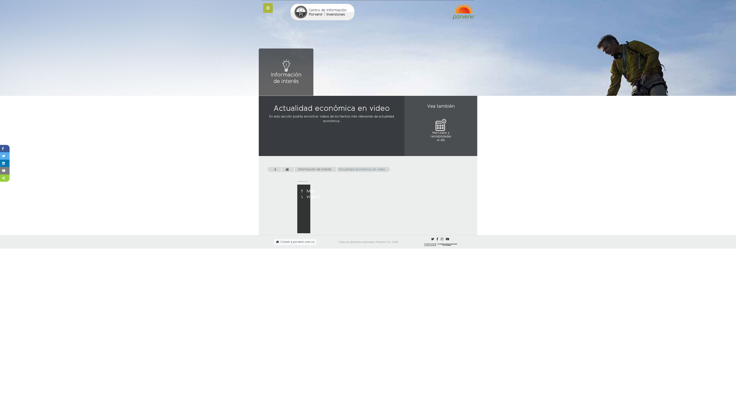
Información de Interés (314, 169)
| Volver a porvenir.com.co (297, 241)
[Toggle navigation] (268, 8)
